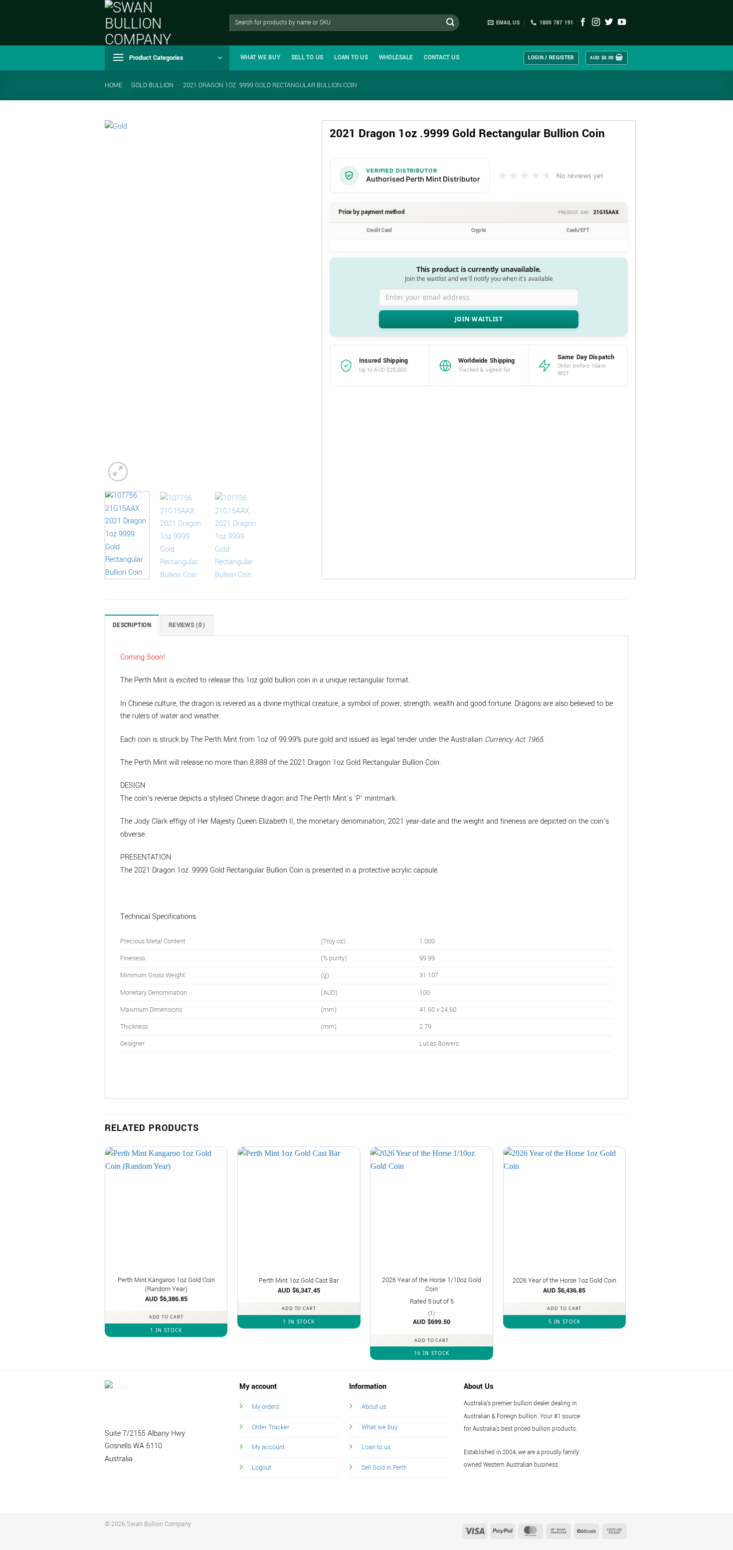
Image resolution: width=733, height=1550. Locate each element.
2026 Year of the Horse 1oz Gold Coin (564, 1280)
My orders (265, 1406)
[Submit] (450, 22)
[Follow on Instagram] (596, 22)
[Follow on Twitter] (609, 22)
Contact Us (441, 57)
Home (113, 85)
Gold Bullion (152, 85)
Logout (261, 1467)
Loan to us (376, 1447)
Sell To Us (307, 57)
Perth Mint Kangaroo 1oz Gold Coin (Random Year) (166, 1285)
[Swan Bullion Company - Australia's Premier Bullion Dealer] (154, 22)
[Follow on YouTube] (622, 22)
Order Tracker (270, 1427)
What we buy (260, 57)
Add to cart (166, 1317)
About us (374, 1406)
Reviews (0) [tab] (187, 625)
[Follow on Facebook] (583, 22)
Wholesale (396, 57)
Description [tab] (132, 625)
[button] (167, 57)
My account (268, 1447)
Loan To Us (351, 57)
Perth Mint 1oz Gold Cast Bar (299, 1280)
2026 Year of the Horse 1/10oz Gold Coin (431, 1285)
